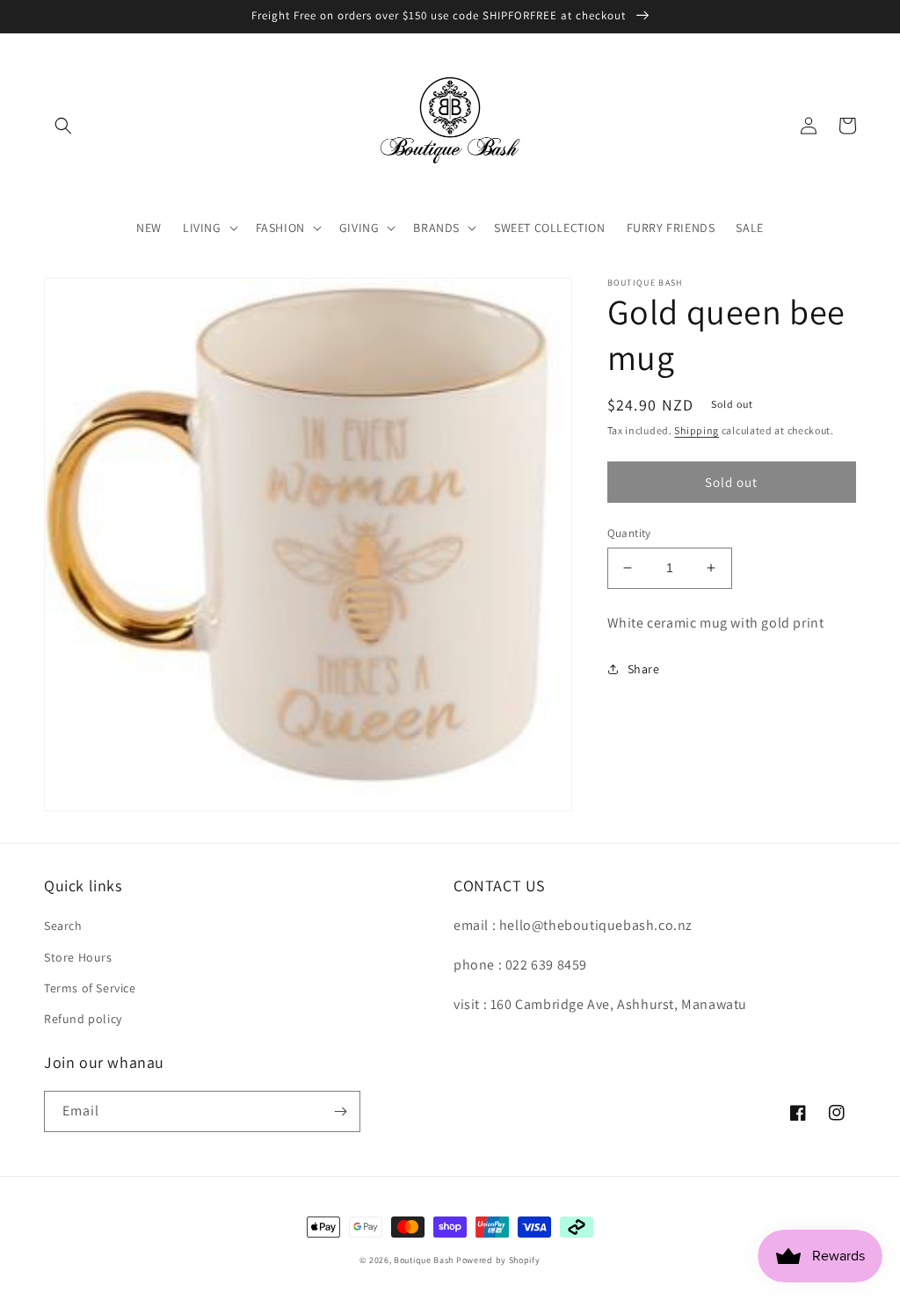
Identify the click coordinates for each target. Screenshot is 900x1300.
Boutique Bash (424, 1260)
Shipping (696, 430)
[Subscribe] (340, 1111)
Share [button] (644, 669)
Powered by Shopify (498, 1260)
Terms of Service (90, 988)
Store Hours (78, 957)
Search (63, 925)
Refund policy (83, 1019)
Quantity (629, 533)
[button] (63, 125)
